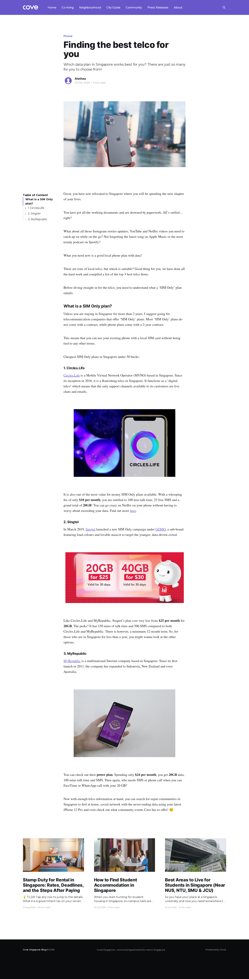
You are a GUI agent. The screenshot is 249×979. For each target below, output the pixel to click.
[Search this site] (224, 7)
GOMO (160, 529)
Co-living (68, 7)
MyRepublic (72, 660)
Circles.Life (72, 375)
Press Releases (157, 7)
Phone (68, 36)
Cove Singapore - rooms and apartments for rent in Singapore (131, 949)
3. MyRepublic (37, 219)
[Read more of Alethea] (68, 80)
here (133, 510)
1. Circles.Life (36, 208)
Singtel (90, 529)
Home (52, 7)
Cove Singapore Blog (34, 949)
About (178, 7)
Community (134, 7)
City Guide (113, 7)
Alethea (80, 78)
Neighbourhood (90, 7)
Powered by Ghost (216, 949)
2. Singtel (34, 213)
